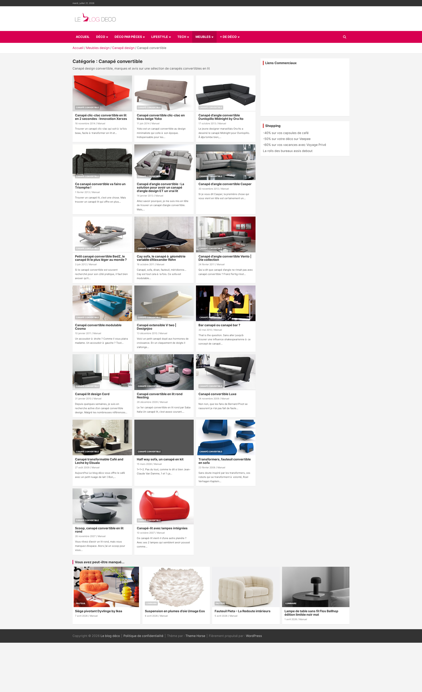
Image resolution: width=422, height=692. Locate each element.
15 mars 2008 (144, 464)
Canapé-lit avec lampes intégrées (162, 528)
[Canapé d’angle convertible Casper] (226, 162)
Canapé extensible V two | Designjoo (156, 327)
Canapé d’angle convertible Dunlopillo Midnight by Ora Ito (220, 117)
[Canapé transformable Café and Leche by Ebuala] (102, 437)
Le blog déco (110, 636)
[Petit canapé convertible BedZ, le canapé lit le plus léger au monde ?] (102, 235)
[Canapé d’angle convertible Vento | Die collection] (226, 235)
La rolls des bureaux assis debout (288, 151)
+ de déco (228, 37)
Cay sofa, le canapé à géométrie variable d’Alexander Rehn (161, 258)
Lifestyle (159, 37)
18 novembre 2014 (85, 123)
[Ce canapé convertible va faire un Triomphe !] (102, 162)
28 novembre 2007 (85, 536)
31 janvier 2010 (83, 398)
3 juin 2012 (81, 264)
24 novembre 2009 (208, 398)
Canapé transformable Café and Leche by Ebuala (99, 461)
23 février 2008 (206, 467)
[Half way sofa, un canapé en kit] (164, 437)
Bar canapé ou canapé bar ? (219, 325)
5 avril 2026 (221, 615)
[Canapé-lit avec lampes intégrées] (164, 506)
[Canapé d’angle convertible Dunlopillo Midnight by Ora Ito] (226, 93)
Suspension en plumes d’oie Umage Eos (175, 611)
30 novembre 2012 (208, 188)
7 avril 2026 (81, 615)
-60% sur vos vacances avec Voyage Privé (294, 145)
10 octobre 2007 (146, 532)
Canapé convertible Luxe (217, 394)
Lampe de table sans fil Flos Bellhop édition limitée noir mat (311, 613)
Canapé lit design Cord (92, 394)
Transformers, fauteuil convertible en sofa (224, 461)
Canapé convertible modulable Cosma (98, 327)
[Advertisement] (305, 91)
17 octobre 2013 (207, 123)
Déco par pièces (128, 37)
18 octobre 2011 (145, 264)
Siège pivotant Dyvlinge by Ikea (98, 611)
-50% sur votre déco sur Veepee (287, 139)
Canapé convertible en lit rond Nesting (159, 395)
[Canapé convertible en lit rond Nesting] (164, 372)
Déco (100, 37)
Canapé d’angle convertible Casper (225, 184)
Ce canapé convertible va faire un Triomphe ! (100, 185)
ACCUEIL (83, 37)
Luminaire (151, 603)
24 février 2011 (206, 264)
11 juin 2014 (143, 123)
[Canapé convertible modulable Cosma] (102, 303)
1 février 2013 (82, 192)
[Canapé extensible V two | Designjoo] (164, 303)
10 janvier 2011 (83, 333)
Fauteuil (81, 603)
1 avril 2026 (291, 619)
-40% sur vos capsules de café (286, 133)
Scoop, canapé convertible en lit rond (99, 530)
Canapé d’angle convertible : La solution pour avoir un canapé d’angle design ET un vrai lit (160, 187)
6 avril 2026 (151, 615)
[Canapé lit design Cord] (102, 372)
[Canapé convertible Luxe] (226, 372)
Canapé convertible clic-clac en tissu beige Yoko (161, 117)
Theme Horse (195, 636)
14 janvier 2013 (145, 195)
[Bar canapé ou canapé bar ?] (226, 303)
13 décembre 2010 (147, 333)
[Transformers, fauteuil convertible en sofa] (226, 437)
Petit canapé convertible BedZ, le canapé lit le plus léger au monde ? (101, 258)
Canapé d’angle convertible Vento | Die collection (224, 258)
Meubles (203, 37)
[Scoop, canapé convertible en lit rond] (102, 506)
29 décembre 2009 (147, 402)
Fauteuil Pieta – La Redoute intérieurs (243, 611)
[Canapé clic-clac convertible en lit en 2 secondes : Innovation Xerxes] (102, 93)
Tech (181, 37)
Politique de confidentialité (143, 636)
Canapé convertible (87, 107)
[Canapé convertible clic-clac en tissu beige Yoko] (164, 93)
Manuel (101, 123)
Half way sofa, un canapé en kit (160, 459)
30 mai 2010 (205, 329)
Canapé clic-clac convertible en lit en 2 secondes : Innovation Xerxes (101, 117)
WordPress (254, 636)
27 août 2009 (82, 467)
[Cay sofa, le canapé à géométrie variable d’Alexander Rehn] (164, 235)
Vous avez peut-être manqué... (99, 562)
